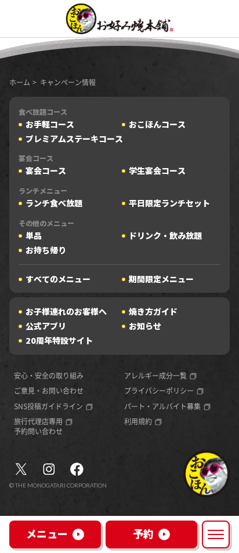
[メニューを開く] (216, 534)
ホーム (19, 82)
